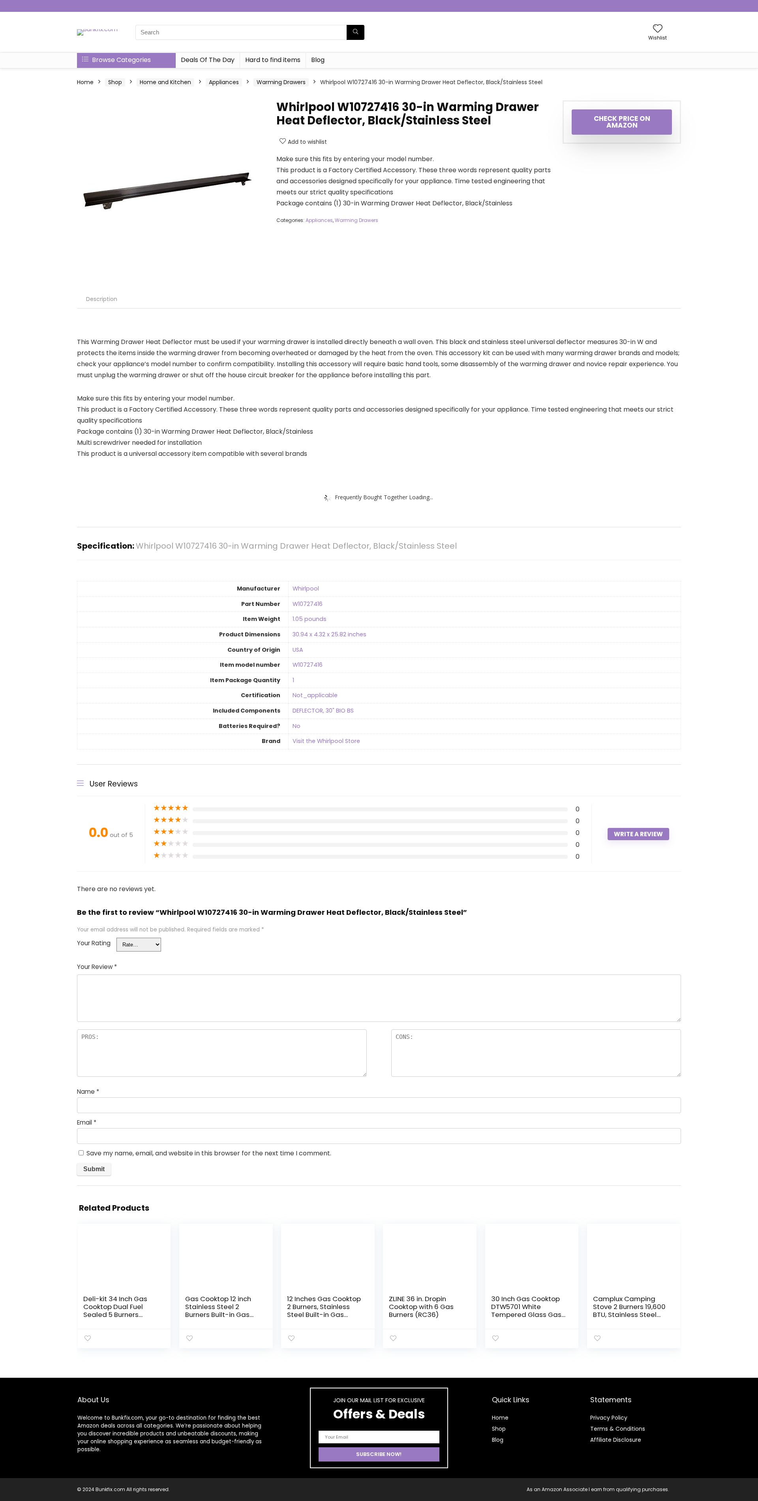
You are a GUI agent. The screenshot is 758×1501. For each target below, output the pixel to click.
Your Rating (94, 943)
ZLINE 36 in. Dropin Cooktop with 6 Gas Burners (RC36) (421, 1306)
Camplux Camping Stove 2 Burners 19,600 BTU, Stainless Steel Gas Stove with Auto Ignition (629, 1314)
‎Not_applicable (315, 695)
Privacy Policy (608, 1418)
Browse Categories (120, 59)
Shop (115, 82)
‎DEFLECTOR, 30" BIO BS (323, 711)
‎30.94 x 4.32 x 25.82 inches (329, 634)
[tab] (101, 299)
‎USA (298, 650)
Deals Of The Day (208, 59)
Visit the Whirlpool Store (326, 741)
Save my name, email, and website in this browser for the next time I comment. (208, 1153)
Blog (318, 59)
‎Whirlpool (306, 588)
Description (101, 299)
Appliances (224, 82)
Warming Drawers (281, 82)
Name (88, 1091)
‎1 (293, 680)
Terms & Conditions (617, 1429)
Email (86, 1122)
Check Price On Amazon (622, 122)
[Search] (355, 32)
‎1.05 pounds (309, 619)
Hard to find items (272, 59)
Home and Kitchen (165, 82)
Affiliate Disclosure (615, 1440)
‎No (296, 726)
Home (85, 82)
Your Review (97, 967)
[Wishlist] (657, 29)
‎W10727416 (308, 604)
